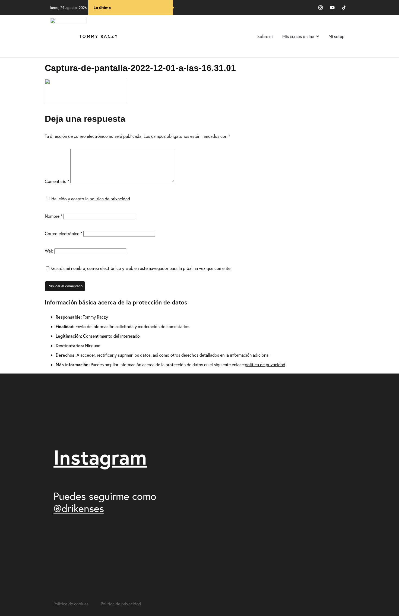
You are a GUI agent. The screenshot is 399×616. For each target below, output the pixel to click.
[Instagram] (320, 8)
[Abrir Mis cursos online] (317, 36)
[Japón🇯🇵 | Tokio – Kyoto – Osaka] (324, 389)
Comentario (57, 181)
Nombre (53, 216)
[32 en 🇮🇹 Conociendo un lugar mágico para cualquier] (324, 520)
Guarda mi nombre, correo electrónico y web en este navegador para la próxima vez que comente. (141, 268)
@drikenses (78, 508)
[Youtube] (332, 8)
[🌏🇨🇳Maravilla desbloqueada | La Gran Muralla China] (256, 544)
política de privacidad (110, 198)
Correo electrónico (63, 233)
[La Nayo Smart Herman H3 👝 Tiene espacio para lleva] (256, 446)
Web (49, 251)
